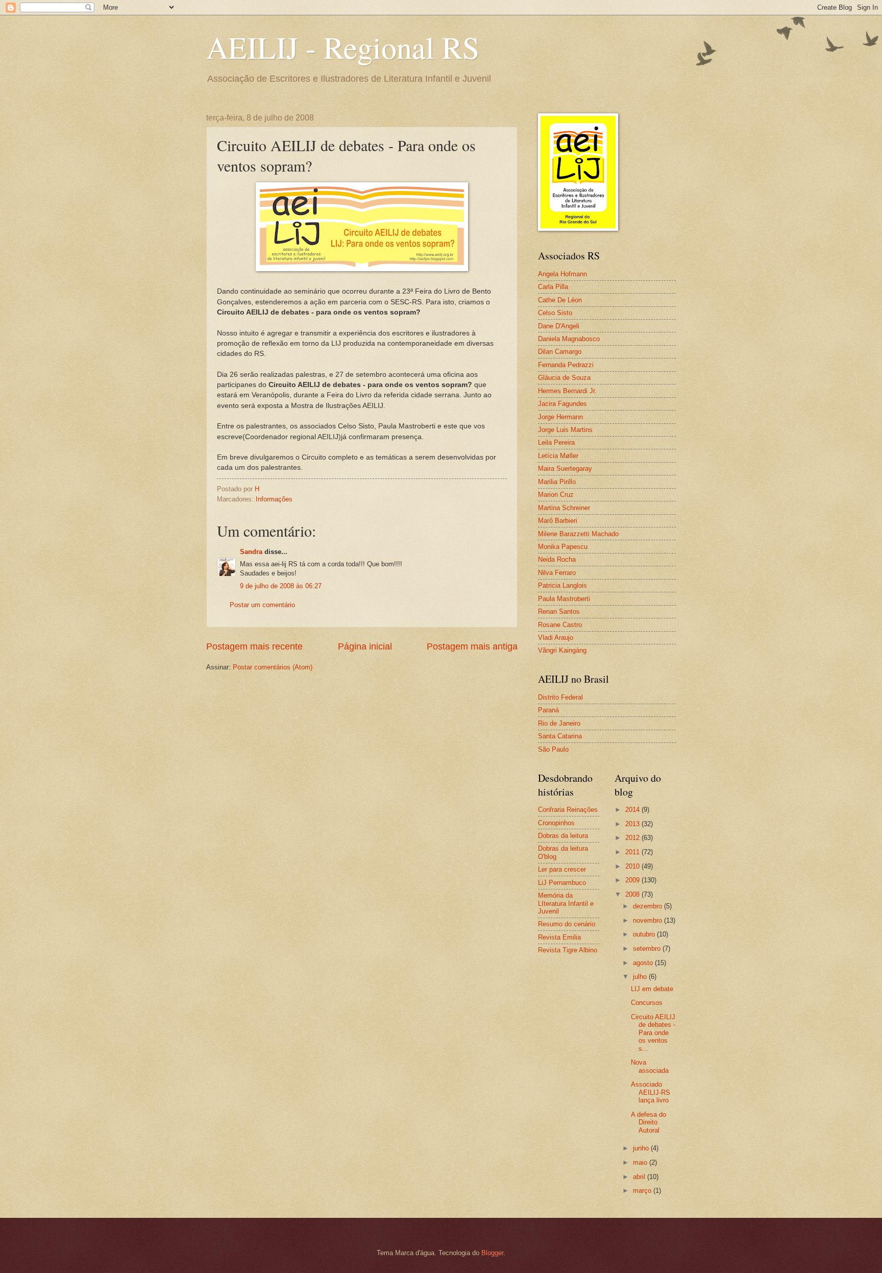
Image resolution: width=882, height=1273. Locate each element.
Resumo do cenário (566, 924)
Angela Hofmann (562, 274)
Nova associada (650, 1066)
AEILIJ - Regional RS (342, 47)
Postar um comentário (262, 605)
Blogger (492, 1253)
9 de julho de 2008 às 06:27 (281, 586)
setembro (648, 948)
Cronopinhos (556, 823)
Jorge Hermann (560, 417)
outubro (645, 934)
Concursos (647, 1002)
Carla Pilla (553, 287)
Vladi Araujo (555, 637)
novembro (648, 920)
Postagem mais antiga (472, 646)
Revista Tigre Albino (567, 950)
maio (641, 1162)
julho (641, 976)
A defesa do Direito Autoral (648, 1122)
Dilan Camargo (559, 351)
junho (642, 1148)
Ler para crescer (562, 869)
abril (640, 1177)
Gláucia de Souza (564, 377)
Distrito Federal (560, 697)
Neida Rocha (557, 559)
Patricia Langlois (562, 585)
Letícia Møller (558, 456)
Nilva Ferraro (557, 573)
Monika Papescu (562, 546)
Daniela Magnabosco (569, 339)
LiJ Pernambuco (562, 882)
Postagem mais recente (254, 646)
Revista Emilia (559, 937)
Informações (274, 499)
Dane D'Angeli (558, 326)
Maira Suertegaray (565, 468)
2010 (633, 866)
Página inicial (365, 646)
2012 (633, 838)
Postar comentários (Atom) (272, 667)
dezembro (648, 906)
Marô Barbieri (557, 520)
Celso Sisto (555, 313)
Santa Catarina (560, 736)
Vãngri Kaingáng (562, 650)
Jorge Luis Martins (565, 430)
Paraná (548, 710)
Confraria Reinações (568, 809)
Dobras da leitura (563, 835)
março (643, 1190)
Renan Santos (559, 611)
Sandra (251, 552)
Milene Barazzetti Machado (578, 534)
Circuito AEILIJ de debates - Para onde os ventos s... (653, 1032)
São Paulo (553, 749)
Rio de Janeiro (559, 723)
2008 (633, 894)
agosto (644, 963)
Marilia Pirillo (557, 482)
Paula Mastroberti (564, 599)
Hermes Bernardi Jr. (567, 391)
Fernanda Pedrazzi (566, 365)
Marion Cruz (556, 494)
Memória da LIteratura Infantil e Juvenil (566, 903)
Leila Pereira (556, 442)
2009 (633, 880)
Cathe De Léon (560, 300)
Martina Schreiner (564, 508)
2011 (633, 852)
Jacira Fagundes (562, 403)
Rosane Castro (560, 625)
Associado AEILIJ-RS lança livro (650, 1092)
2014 (633, 809)
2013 (633, 824)
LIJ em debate (652, 989)
